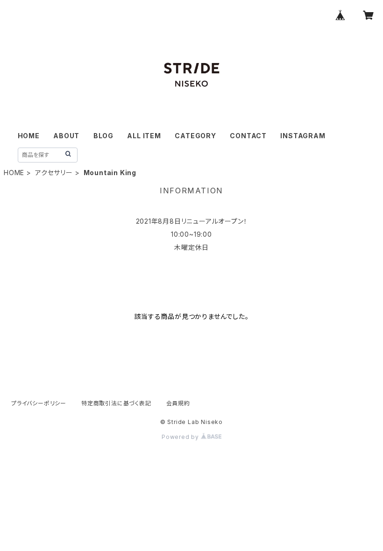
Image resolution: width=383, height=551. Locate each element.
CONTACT (248, 136)
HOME (29, 136)
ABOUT (66, 136)
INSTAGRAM (302, 136)
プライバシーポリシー (38, 403)
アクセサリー (54, 173)
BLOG (103, 136)
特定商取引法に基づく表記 (116, 403)
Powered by (181, 436)
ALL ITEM (144, 136)
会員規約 (178, 403)
